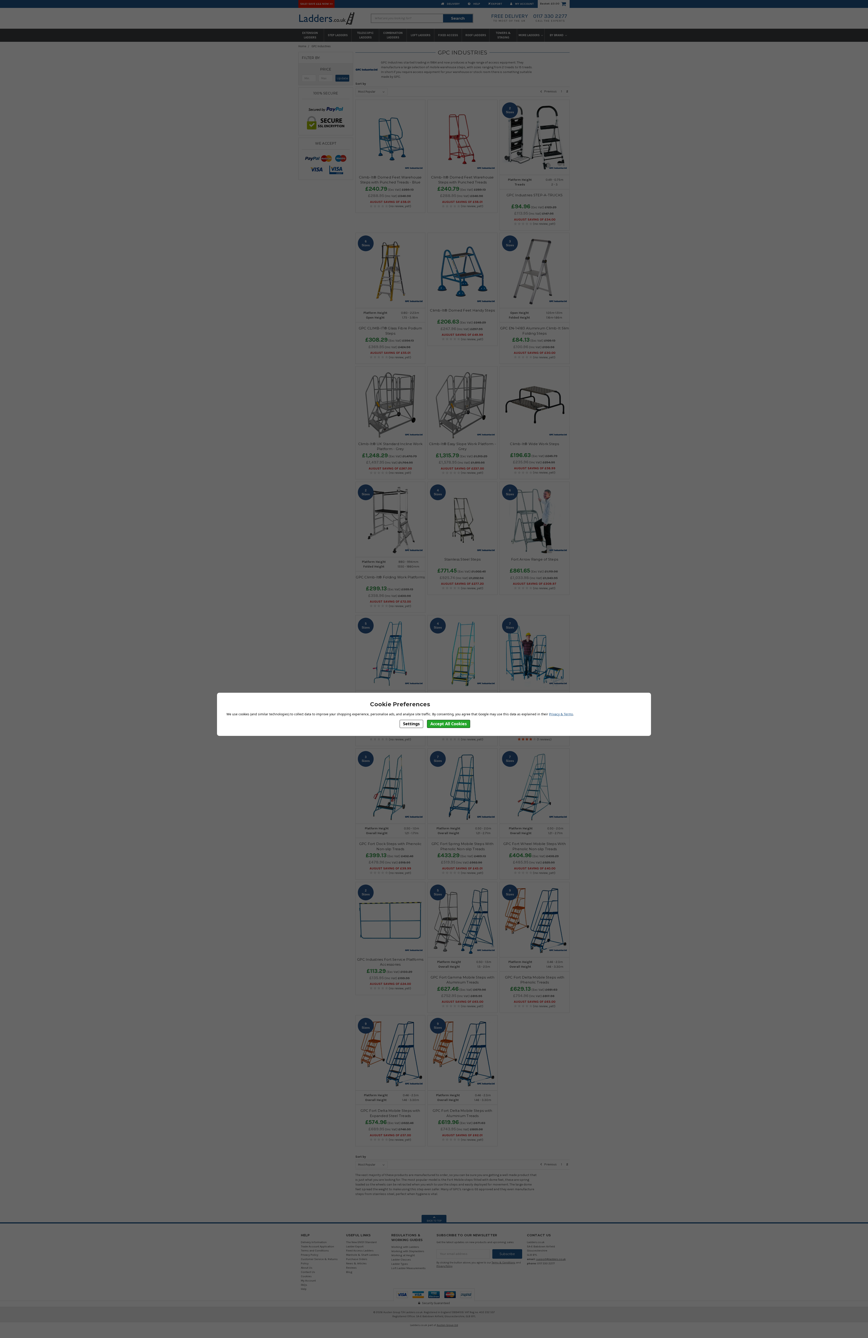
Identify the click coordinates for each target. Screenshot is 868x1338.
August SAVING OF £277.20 (462, 583)
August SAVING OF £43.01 (462, 868)
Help (476, 3)
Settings (411, 723)
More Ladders (529, 35)
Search (458, 18)
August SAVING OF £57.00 (390, 1135)
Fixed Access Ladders (360, 1250)
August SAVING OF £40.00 (534, 868)
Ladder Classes (401, 1259)
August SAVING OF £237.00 (462, 468)
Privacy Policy (309, 1254)
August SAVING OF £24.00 (390, 984)
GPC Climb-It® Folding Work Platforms (390, 577)
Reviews (351, 1267)
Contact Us (308, 1272)
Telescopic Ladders (365, 35)
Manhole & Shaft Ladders (362, 1254)
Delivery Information (314, 1242)
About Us (306, 1267)
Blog (349, 1272)
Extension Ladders (310, 35)
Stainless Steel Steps (462, 559)
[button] (326, 69)
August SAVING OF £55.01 (390, 352)
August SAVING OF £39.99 (390, 868)
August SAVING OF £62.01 (462, 1135)
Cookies (306, 1276)
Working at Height (403, 1255)
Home (302, 46)
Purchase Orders (356, 1259)
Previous (550, 91)
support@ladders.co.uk (551, 1259)
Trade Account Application (317, 1246)
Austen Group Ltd (447, 1325)
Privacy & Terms (561, 714)
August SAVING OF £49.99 (462, 334)
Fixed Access (448, 35)
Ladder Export (354, 1246)
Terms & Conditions (503, 1262)
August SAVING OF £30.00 (534, 352)
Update (342, 78)
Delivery (453, 3)
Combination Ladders (393, 35)
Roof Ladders (475, 35)
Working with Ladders (405, 1247)
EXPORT (496, 3)
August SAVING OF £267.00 (390, 468)
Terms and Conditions (315, 1250)
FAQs (304, 1284)
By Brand (557, 35)
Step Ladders (338, 35)
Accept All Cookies (448, 723)
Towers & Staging (503, 35)
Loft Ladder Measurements (408, 1268)
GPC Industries (321, 46)
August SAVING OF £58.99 (534, 468)
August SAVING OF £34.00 (534, 219)
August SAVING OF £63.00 (462, 1001)
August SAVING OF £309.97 (534, 583)
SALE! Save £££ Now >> (316, 3)
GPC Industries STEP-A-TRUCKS (535, 195)
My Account (524, 3)
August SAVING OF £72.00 (390, 601)
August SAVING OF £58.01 (390, 202)
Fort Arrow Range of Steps (534, 559)
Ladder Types (399, 1263)
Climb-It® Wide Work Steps (534, 444)
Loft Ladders (420, 35)
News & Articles (356, 1263)
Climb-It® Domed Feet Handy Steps (462, 310)
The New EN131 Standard (361, 1242)
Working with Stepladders (407, 1251)
